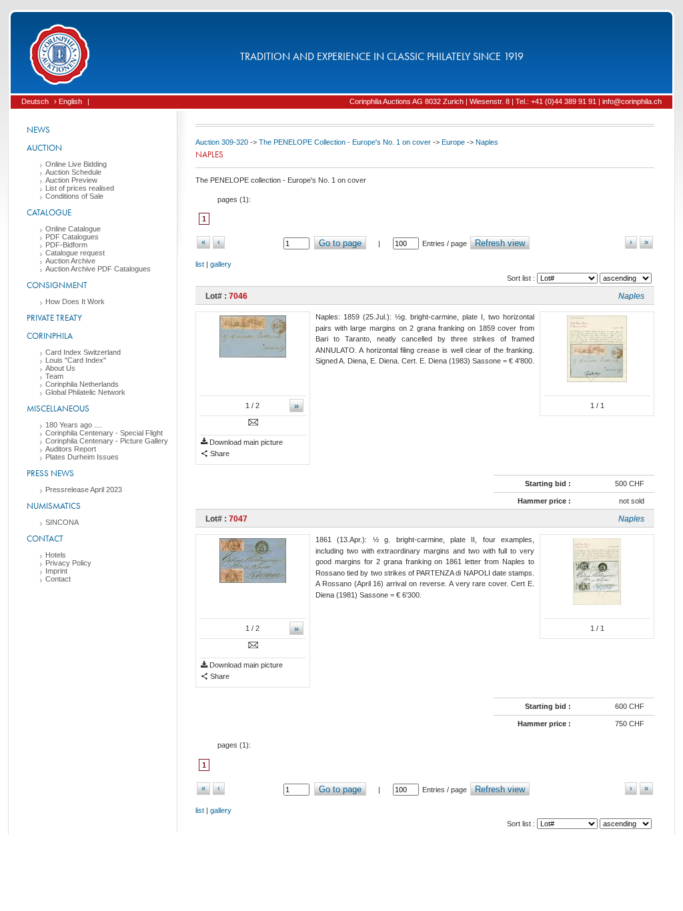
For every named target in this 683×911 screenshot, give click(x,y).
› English (68, 101)
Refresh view (500, 243)
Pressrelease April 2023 (83, 490)
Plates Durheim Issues (82, 457)
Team (54, 376)
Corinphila (50, 335)
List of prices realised (79, 188)
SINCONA (62, 522)
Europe (453, 142)
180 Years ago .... (73, 425)
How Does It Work (75, 301)
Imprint (56, 571)
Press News (50, 473)
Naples (487, 142)
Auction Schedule (73, 172)
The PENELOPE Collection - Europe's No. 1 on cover (345, 142)
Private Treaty (54, 317)
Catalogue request (75, 253)
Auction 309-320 (221, 142)
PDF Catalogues (72, 237)
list (199, 264)
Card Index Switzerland (83, 352)
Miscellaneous (58, 408)
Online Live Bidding (76, 164)
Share (218, 453)
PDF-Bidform (66, 245)
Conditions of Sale (74, 196)
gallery (220, 264)
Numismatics (54, 506)
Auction (44, 147)
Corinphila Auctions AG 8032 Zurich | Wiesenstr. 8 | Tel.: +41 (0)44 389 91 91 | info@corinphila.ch (506, 101)
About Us (60, 368)
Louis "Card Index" (75, 360)
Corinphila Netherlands (82, 384)
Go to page (340, 243)
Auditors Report (70, 449)
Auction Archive (70, 261)
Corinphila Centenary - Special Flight (104, 433)
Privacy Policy (68, 563)
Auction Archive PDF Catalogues (98, 269)
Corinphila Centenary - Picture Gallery (106, 441)
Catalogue (49, 212)
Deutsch (35, 101)
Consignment (57, 285)
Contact (45, 538)
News (38, 129)
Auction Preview (71, 180)
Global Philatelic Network (85, 392)
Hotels (55, 555)
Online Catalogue (73, 229)
